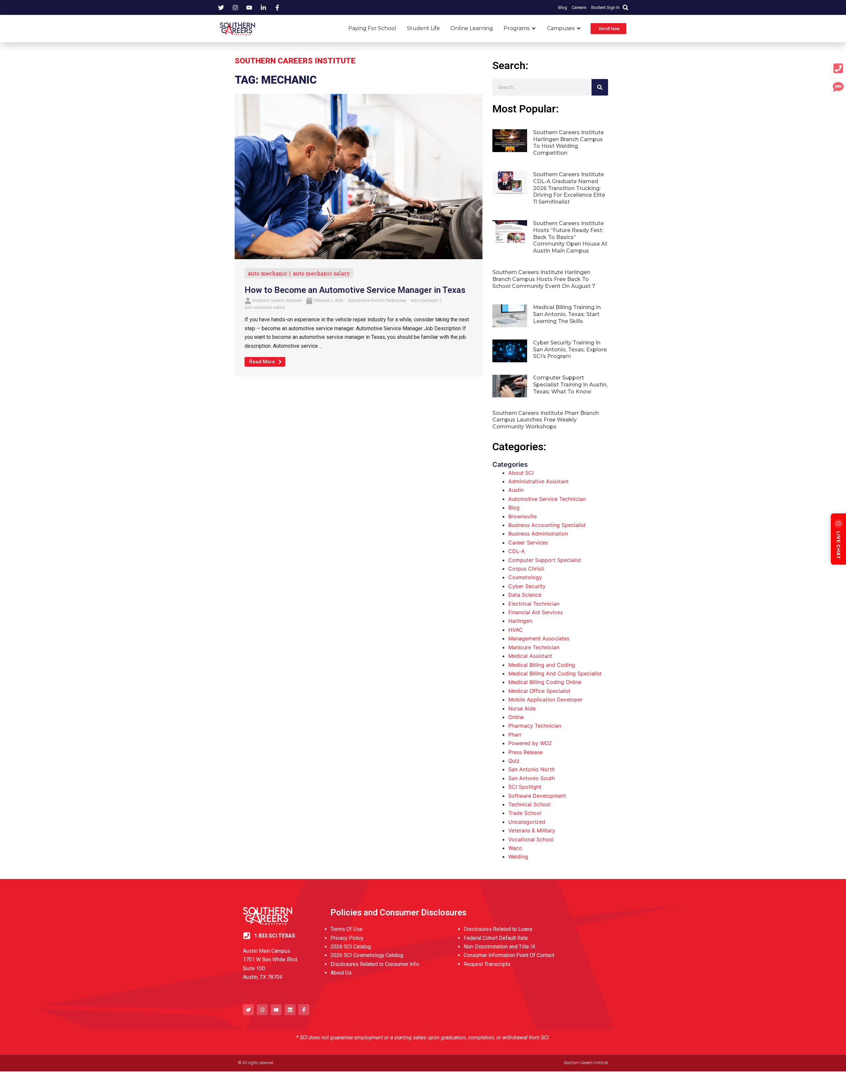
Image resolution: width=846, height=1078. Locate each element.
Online (516, 717)
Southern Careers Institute (277, 300)
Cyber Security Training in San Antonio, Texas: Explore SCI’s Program (570, 349)
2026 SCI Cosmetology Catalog (366, 955)
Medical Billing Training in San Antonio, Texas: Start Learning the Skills (567, 314)
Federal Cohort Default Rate (496, 938)
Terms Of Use (346, 929)
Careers (579, 7)
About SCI (521, 472)
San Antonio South (531, 778)
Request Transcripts (487, 964)
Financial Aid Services (535, 612)
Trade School (524, 813)
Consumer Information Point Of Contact (509, 955)
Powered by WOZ (530, 743)
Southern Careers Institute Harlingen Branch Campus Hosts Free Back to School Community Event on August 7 (543, 279)
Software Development (537, 795)
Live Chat (838, 545)
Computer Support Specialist (544, 560)
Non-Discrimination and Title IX (499, 946)
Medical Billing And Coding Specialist (554, 673)
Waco (515, 848)
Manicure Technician (533, 647)
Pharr (514, 734)
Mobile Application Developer (545, 699)
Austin (516, 490)
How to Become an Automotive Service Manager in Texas (355, 290)
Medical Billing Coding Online (544, 682)
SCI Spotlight (524, 786)
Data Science (524, 594)
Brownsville (522, 516)
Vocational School (531, 839)
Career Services (528, 542)
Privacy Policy (347, 938)
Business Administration (538, 533)
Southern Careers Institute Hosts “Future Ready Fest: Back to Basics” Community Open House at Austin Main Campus (570, 237)
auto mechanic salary (321, 273)
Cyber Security (527, 586)
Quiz (513, 760)
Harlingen (520, 621)
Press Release (525, 752)
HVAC (515, 629)
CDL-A (516, 551)
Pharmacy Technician (534, 725)
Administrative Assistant (538, 481)
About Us (341, 973)
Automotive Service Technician (377, 300)
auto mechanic (267, 273)
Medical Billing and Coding (541, 664)
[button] (625, 7)
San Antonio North (531, 769)
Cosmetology (525, 577)
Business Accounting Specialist (547, 525)
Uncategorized (526, 821)
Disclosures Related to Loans (498, 929)
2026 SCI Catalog (350, 946)
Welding (518, 856)
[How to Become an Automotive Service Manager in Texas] (358, 176)
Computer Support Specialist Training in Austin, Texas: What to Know (570, 385)
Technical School (529, 804)
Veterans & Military (531, 830)
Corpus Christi (526, 568)
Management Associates (538, 638)
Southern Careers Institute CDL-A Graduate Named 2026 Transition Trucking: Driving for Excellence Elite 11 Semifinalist (569, 188)
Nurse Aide (522, 708)
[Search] (600, 87)
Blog (562, 7)
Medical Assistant (530, 656)
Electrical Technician (533, 603)
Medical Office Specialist (539, 691)
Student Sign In (605, 7)
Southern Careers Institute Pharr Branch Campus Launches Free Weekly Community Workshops (545, 420)
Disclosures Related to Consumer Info (374, 964)
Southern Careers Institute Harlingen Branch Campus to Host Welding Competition (568, 142)
